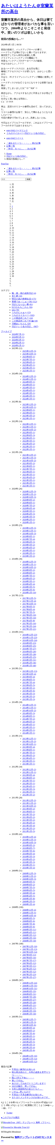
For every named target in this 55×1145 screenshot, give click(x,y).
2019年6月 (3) (28, 542)
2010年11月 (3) (29, 840)
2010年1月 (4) (28, 868)
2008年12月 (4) (29, 910)
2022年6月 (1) (28, 438)
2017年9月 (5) (28, 607)
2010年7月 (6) (28, 851)
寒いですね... (18, 1080)
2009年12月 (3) (29, 873)
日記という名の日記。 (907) (25, 326)
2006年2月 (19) (29, 1011)
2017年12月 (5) (29, 598)
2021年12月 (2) (29, 455)
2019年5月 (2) (28, 545)
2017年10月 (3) (29, 604)
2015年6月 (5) (28, 685)
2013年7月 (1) (28, 753)
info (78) (15, 310)
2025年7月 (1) (28, 359)
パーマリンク (17, 130)
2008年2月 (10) (29, 938)
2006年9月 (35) (29, 991)
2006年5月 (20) (29, 1003)
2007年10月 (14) (29, 952)
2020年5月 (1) (28, 511)
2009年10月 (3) (29, 879)
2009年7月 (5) (28, 887)
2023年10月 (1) (29, 407)
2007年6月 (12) (29, 963)
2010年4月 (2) (28, 859)
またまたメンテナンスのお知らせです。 (31, 1097)
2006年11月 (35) (29, 986)
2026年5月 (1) (18, 337)
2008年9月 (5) (28, 918)
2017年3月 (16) (29, 623)
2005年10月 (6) (29, 1025)
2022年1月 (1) (28, 449)
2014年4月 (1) (28, 724)
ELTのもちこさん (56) (22, 307)
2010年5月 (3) (28, 856)
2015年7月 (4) (28, 682)
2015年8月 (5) (28, 680)
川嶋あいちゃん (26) (21, 324)
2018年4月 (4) (28, 584)
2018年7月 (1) (28, 576)
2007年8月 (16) (29, 958)
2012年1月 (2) (28, 795)
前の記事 (23, 143)
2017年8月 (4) (28, 609)
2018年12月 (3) (29, 562)
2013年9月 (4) (28, 747)
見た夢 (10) (17, 296)
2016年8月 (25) (29, 646)
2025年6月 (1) (28, 362)
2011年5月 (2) (28, 820)
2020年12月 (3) (29, 491)
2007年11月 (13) (29, 949)
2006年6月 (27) (29, 1000)
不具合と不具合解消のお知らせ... (27, 1095)
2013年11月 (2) (29, 741)
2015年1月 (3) (28, 699)
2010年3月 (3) (28, 862)
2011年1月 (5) (28, 831)
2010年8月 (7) (28, 848)
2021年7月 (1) (28, 469)
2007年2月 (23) (29, 974)
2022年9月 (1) (28, 432)
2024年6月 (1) (28, 385)
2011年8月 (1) (28, 812)
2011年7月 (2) (28, 814)
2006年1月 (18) (29, 1014)
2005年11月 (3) (29, 1022)
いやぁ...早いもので (21, 1092)
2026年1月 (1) (18, 345)
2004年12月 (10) (29, 1056)
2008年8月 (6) (28, 921)
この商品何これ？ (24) (22, 318)
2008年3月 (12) (29, 935)
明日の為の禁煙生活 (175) (24, 299)
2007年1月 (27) (29, 977)
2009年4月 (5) (28, 896)
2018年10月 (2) (29, 567)
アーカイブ (6, 331)
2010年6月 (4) (28, 854)
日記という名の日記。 (35, 133)
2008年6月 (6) (28, 927)
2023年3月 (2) (28, 416)
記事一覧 (10, 146)
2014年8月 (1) (28, 716)
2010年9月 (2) (28, 845)
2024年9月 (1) (28, 382)
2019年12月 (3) (29, 528)
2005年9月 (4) (28, 1028)
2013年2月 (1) (28, 761)
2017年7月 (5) (28, 612)
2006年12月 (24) (29, 983)
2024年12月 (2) (29, 376)
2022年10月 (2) (29, 430)
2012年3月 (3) (28, 789)
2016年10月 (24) (29, 640)
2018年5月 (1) (28, 581)
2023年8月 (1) (28, 410)
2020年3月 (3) (28, 517)
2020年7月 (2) (28, 505)
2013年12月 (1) (29, 739)
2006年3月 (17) (29, 1008)
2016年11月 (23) (29, 637)
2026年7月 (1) (18, 334)
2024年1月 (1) (28, 399)
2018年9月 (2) (28, 570)
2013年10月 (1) (29, 744)
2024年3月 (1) (28, 393)
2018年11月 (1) (29, 564)
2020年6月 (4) (28, 508)
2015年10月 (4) (29, 674)
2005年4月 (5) (28, 1042)
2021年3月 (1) (28, 480)
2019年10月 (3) (29, 534)
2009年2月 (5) (28, 901)
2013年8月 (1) (28, 750)
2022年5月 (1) (28, 441)
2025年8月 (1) (28, 357)
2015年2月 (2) (28, 696)
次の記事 (21, 149)
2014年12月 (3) (29, 705)
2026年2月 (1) (18, 343)
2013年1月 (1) (28, 764)
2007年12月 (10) (29, 946)
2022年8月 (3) (28, 435)
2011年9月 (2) (28, 809)
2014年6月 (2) (28, 722)
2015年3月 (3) (28, 694)
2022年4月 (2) (28, 444)
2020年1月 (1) (28, 522)
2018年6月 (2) (28, 578)
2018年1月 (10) (29, 592)
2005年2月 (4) (28, 1047)
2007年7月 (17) (29, 960)
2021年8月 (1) (28, 466)
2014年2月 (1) (28, 730)
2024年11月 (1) (29, 379)
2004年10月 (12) (29, 1061)
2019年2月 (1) (28, 553)
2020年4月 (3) (28, 514)
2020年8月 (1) (28, 503)
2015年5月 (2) (28, 688)
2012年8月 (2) (28, 778)
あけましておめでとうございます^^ (29, 1083)
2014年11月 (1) (29, 708)
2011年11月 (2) (29, 803)
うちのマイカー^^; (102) (23, 315)
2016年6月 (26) (29, 651)
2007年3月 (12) (29, 972)
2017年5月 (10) (29, 618)
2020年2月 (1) (28, 519)
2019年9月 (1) (28, 536)
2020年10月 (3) (29, 497)
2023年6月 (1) (28, 413)
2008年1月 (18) (29, 941)
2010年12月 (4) (29, 837)
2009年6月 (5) (28, 890)
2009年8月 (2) (28, 885)
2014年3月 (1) (28, 727)
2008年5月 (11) (29, 929)
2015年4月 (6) (28, 691)
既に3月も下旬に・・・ (23, 1078)
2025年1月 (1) (28, 371)
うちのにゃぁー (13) (21, 312)
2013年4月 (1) (28, 758)
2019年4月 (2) (28, 548)
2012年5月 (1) (28, 783)
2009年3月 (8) (28, 899)
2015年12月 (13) (29, 671)
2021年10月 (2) (29, 460)
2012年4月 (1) (28, 786)
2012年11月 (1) (29, 772)
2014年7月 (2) (28, 719)
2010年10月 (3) (29, 842)
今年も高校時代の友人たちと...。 (27, 1089)
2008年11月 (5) (29, 913)
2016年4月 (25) (29, 657)
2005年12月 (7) (29, 1019)
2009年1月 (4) (28, 904)
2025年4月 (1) (28, 365)
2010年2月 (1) (28, 865)
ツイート (14, 138)
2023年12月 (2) (29, 404)
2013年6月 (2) (28, 755)
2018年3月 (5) (28, 587)
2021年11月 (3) (29, 458)
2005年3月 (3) (28, 1045)
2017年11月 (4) (29, 601)
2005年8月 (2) (28, 1031)
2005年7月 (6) (28, 1033)
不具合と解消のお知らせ (23, 1069)
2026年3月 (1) (18, 340)
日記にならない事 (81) (22, 304)
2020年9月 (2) (28, 500)
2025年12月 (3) (29, 351)
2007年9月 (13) (29, 955)
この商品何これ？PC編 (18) (25, 321)
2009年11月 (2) (29, 876)
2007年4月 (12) (29, 969)
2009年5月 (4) (28, 893)
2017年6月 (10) (29, 615)
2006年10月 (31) (29, 988)
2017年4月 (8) (28, 621)
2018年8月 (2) (28, 573)
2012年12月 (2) (29, 769)
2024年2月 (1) (28, 396)
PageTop (5, 164)
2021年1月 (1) (28, 486)
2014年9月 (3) (28, 713)
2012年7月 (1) (28, 781)
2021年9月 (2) (28, 463)
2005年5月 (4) (28, 1039)
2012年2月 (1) (28, 792)
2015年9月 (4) (28, 677)
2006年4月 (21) (29, 1005)
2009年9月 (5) (28, 882)
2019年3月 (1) (28, 550)
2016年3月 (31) (29, 660)
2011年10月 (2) (29, 806)
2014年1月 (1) (28, 733)
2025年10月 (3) (29, 354)
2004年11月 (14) (29, 1059)
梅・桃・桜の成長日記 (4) (24, 293)
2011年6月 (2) (28, 817)
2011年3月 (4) (28, 826)
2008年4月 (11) (29, 932)
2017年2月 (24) (29, 626)
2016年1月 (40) (29, 666)
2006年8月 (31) (29, 994)
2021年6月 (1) (28, 472)
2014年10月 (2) (29, 710)
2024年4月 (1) (28, 390)
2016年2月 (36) (29, 663)
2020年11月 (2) (29, 494)
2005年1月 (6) (28, 1050)
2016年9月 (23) (29, 643)
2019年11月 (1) (29, 531)
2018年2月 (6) (28, 590)
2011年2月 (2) (28, 828)
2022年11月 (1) (29, 427)
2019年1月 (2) (28, 556)
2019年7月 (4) (28, 539)
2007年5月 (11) (29, 966)
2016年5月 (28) (29, 654)
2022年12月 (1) (29, 424)
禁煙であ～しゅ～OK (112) (24, 301)
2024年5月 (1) (28, 387)
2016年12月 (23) (29, 635)
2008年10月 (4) (29, 915)
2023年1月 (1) (28, 418)
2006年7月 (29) (29, 997)
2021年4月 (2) (28, 477)
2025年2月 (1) (28, 368)
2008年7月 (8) (28, 924)
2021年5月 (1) (28, 475)
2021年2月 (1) (28, 483)
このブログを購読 (10, 1117)
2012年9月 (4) (28, 775)
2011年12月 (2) (29, 800)
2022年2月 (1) (28, 446)
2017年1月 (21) (29, 629)
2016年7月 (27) (29, 649)
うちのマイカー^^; (15, 133)
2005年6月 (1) (28, 1036)
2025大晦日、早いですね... (24, 1086)
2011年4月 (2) (28, 823)
